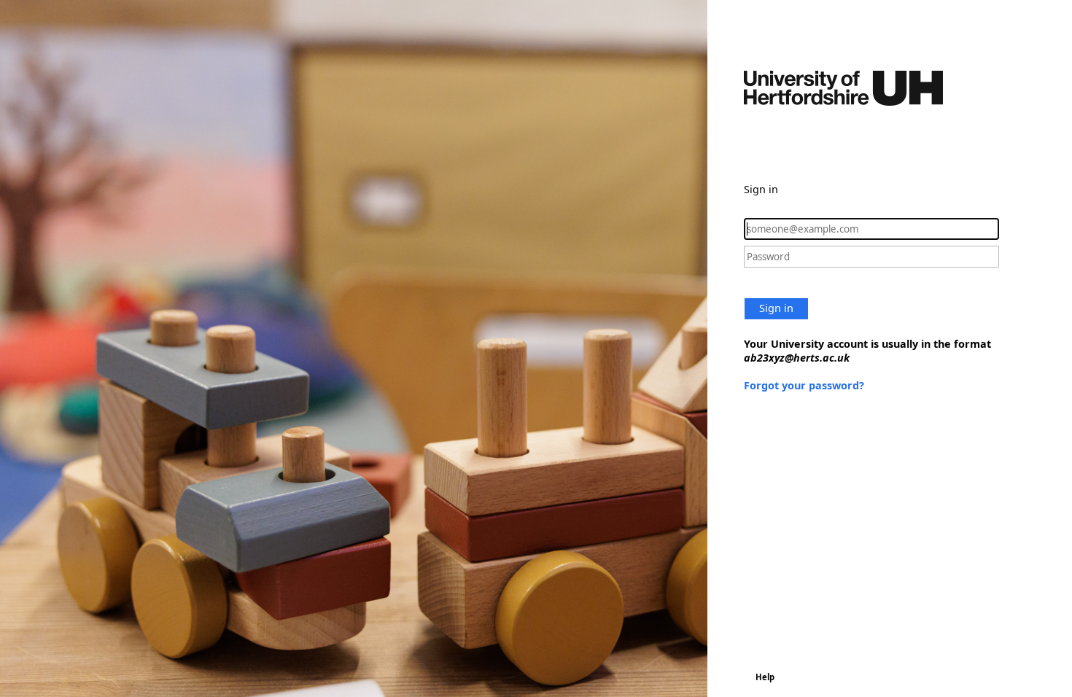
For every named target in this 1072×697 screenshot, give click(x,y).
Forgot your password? (804, 385)
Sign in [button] (776, 308)
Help (765, 676)
